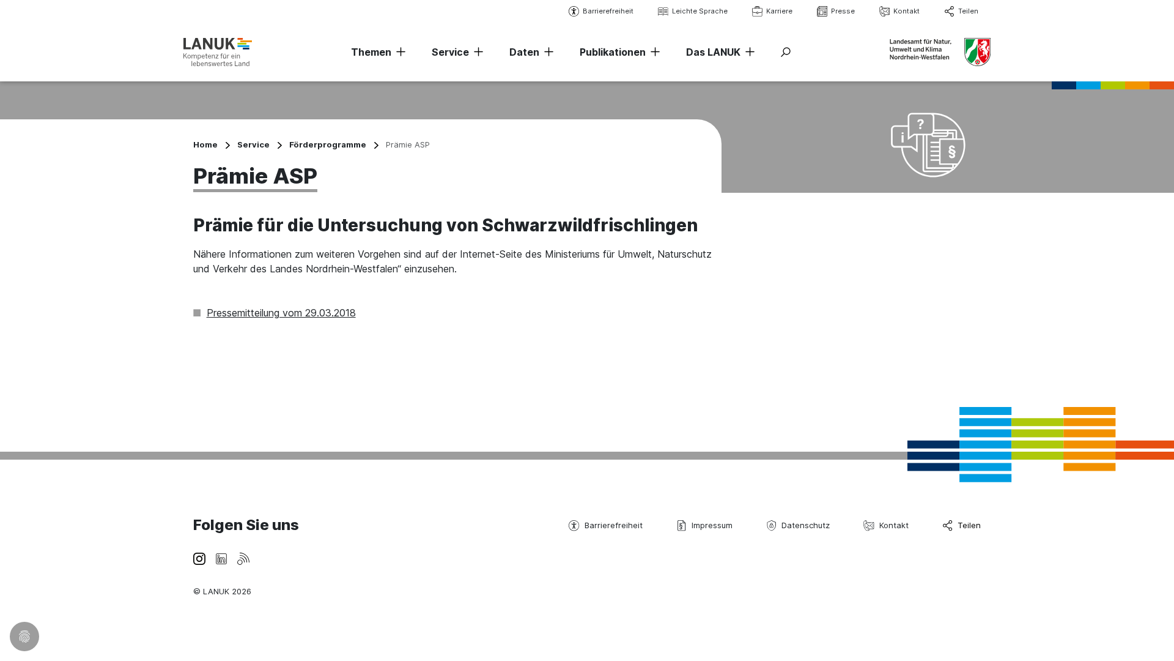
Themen (371, 52)
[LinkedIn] (221, 557)
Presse (843, 11)
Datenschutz (805, 525)
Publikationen (613, 52)
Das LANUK (713, 52)
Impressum (712, 525)
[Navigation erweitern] (398, 52)
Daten (524, 52)
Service (450, 52)
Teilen (968, 11)
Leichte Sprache (700, 11)
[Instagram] (199, 557)
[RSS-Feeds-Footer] (243, 557)
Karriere (779, 11)
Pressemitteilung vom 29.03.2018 (281, 313)
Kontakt (906, 11)
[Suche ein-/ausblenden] (786, 52)
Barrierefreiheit (608, 11)
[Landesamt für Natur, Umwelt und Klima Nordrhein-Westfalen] (217, 51)
